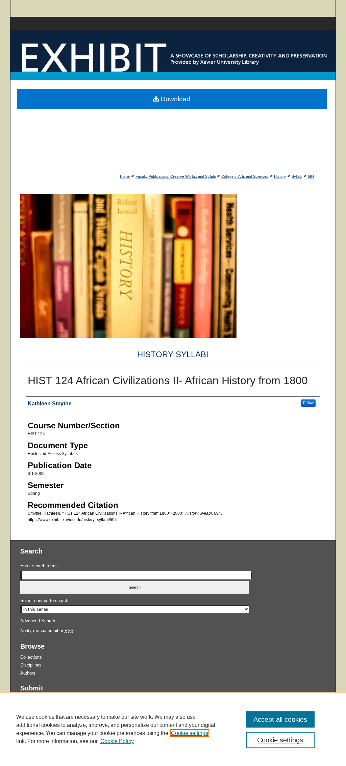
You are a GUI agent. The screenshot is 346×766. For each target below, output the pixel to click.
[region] (173, 729)
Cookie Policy (117, 741)
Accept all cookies (280, 719)
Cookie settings (189, 733)
